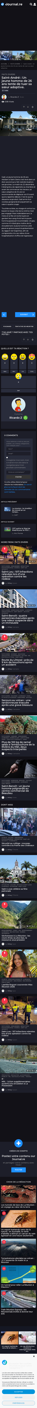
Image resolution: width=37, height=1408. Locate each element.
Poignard (7, 326)
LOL (23, 371)
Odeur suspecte (7, 611)
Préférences (18, 1403)
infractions (25, 566)
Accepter (18, 1392)
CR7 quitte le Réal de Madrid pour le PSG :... (21, 529)
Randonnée (21, 697)
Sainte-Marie (24, 737)
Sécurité (5, 569)
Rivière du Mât (14, 737)
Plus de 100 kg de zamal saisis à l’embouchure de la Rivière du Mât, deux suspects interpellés (18, 746)
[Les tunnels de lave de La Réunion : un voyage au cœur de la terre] (18, 1194)
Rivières (22, 932)
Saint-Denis (19, 657)
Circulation (6, 655)
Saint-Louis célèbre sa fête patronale (14, 890)
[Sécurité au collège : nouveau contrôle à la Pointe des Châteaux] (18, 822)
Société (4, 837)
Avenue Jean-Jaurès (17, 610)
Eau (20, 930)
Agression (14, 780)
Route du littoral (8, 657)
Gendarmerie (15, 566)
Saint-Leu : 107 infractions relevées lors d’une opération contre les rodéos (17, 575)
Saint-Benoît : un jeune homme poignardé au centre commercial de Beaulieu (16, 790)
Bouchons (21, 654)
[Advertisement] (18, 29)
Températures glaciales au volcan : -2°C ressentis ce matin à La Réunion (17, 1260)
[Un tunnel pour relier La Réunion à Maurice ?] (18, 1274)
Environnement (7, 930)
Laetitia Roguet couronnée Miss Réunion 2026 (17, 986)
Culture (13, 884)
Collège (10, 837)
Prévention (18, 839)
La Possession (16, 655)
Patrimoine (13, 886)
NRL (29, 655)
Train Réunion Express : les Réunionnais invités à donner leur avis (17, 1312)
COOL (32, 371)
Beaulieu (22, 780)
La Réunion (28, 610)
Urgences (5, 613)
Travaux (28, 1076)
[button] (34, 1356)
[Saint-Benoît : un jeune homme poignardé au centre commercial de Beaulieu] (18, 769)
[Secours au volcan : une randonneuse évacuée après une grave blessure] (18, 684)
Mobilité (4, 1076)
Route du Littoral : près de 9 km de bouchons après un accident (17, 662)
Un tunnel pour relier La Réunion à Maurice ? (17, 1286)
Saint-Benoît (18, 611)
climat (15, 930)
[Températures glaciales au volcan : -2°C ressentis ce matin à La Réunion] (18, 1247)
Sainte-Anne (6, 982)
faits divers (6, 782)
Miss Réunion (27, 981)
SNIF (18, 390)
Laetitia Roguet (7, 981)
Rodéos (17, 567)
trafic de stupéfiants (14, 739)
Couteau (29, 780)
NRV (14, 371)
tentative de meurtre (24, 326)
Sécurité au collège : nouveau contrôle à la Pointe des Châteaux (18, 844)
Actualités (5, 884)
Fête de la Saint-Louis (24, 884)
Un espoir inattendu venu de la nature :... (10, 1347)
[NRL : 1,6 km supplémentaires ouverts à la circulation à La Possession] (18, 1059)
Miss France (18, 981)
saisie (3, 739)
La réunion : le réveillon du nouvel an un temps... (22, 510)
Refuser (18, 1397)
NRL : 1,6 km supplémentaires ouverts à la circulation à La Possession (16, 1083)
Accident (14, 654)
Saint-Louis (22, 886)
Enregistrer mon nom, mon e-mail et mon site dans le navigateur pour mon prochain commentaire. (17, 464)
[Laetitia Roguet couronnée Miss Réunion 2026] (18, 963)
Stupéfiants (13, 840)
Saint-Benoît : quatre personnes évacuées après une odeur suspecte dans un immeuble (18, 619)
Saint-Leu (24, 567)
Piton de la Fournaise (9, 697)
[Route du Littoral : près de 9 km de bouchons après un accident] (18, 642)
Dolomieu (14, 696)
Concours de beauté (15, 979)
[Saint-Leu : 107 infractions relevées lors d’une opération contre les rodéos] (18, 554)
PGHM (28, 696)
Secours (26, 611)
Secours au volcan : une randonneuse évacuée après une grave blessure (17, 702)
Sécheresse (5, 933)
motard (24, 655)
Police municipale (7, 567)
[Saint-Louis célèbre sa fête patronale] (18, 869)
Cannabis (14, 736)
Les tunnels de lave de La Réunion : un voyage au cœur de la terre (18, 1206)
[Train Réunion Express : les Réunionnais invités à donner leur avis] (18, 1299)
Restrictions (14, 932)
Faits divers (8, 74)
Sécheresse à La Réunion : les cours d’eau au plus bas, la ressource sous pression (16, 938)
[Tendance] (5, 550)
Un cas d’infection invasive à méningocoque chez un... (27, 1348)
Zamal (25, 739)
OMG (4, 371)
